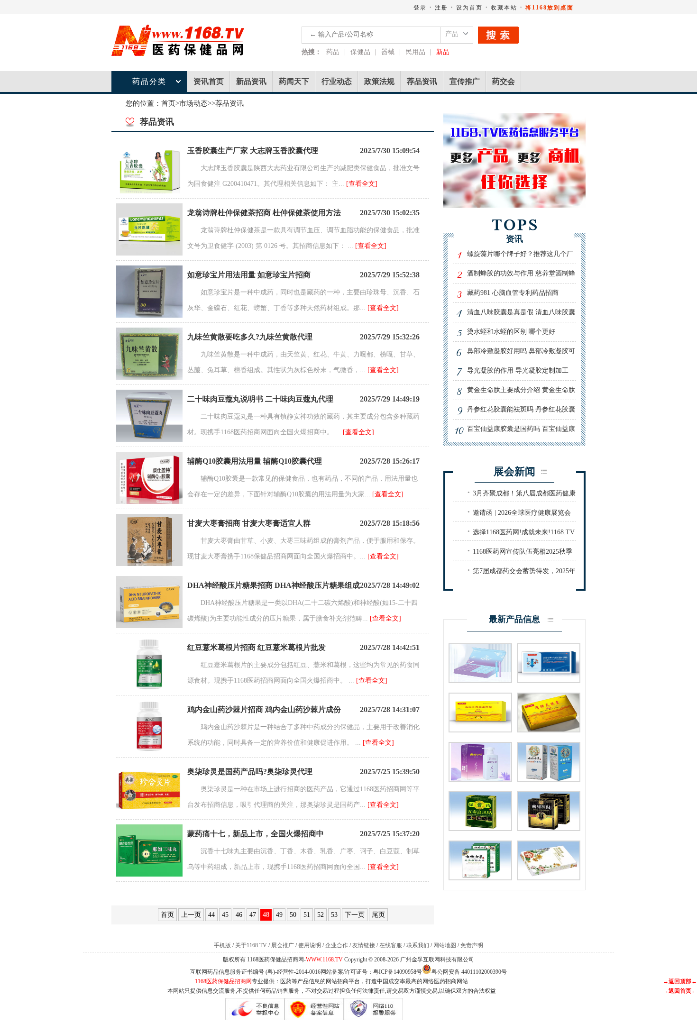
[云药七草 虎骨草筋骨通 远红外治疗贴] (480, 877)
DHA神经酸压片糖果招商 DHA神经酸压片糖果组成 (273, 585)
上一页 (191, 914)
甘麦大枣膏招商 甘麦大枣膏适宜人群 (249, 523)
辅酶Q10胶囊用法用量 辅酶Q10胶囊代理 (254, 461)
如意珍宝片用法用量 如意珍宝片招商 (249, 275)
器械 (387, 51)
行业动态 (336, 81)
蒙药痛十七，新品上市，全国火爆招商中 (255, 834)
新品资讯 (251, 81)
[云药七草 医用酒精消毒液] (548, 778)
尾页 (378, 914)
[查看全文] (361, 183)
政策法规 (379, 81)
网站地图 (444, 945)
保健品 (360, 51)
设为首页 (469, 7)
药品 (332, 51)
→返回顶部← (680, 981)
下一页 (355, 914)
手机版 (222, 945)
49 (279, 914)
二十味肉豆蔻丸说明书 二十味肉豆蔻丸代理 (260, 399)
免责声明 (471, 945)
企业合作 (336, 945)
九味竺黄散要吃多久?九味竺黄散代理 (249, 337)
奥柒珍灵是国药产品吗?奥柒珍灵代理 (249, 772)
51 (306, 914)
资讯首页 (208, 81)
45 (225, 914)
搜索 (498, 35)
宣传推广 (464, 81)
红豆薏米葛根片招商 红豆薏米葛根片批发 (256, 647)
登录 (420, 7)
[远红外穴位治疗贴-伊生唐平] (548, 680)
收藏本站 (504, 7)
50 (293, 914)
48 (266, 914)
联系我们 (417, 945)
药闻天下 (294, 81)
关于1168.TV (251, 945)
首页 (168, 103)
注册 (441, 7)
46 (239, 914)
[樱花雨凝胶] (548, 877)
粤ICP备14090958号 (397, 972)
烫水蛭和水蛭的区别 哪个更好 (511, 331)
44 (211, 914)
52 (320, 914)
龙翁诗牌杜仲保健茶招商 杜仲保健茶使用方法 (264, 213)
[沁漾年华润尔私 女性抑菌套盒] (480, 680)
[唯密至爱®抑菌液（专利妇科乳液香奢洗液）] (480, 778)
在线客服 (390, 945)
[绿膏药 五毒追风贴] (480, 828)
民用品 (415, 51)
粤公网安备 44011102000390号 (469, 971)
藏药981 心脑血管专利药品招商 (513, 292)
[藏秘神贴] (548, 828)
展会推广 (282, 945)
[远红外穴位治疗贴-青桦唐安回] (480, 729)
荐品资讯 (422, 81)
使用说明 (309, 945)
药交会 (503, 81)
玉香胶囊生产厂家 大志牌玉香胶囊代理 (252, 150)
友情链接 (363, 945)
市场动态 (193, 103)
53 (334, 914)
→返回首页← (680, 990)
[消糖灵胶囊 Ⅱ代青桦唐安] (548, 729)
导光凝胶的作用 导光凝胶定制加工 (518, 370)
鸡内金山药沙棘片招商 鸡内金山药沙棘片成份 (264, 709)
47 (252, 914)
